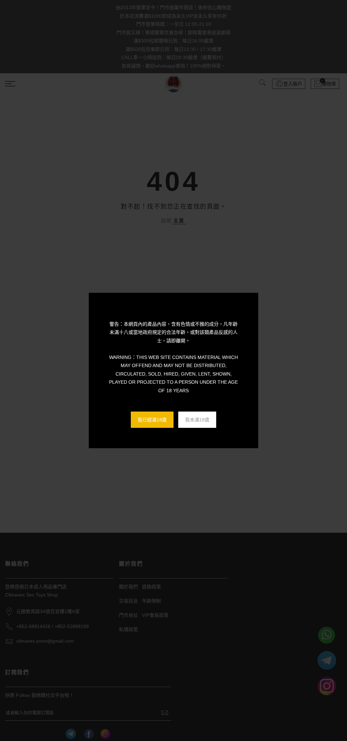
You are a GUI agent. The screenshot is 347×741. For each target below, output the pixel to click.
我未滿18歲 (197, 419)
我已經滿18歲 (152, 419)
